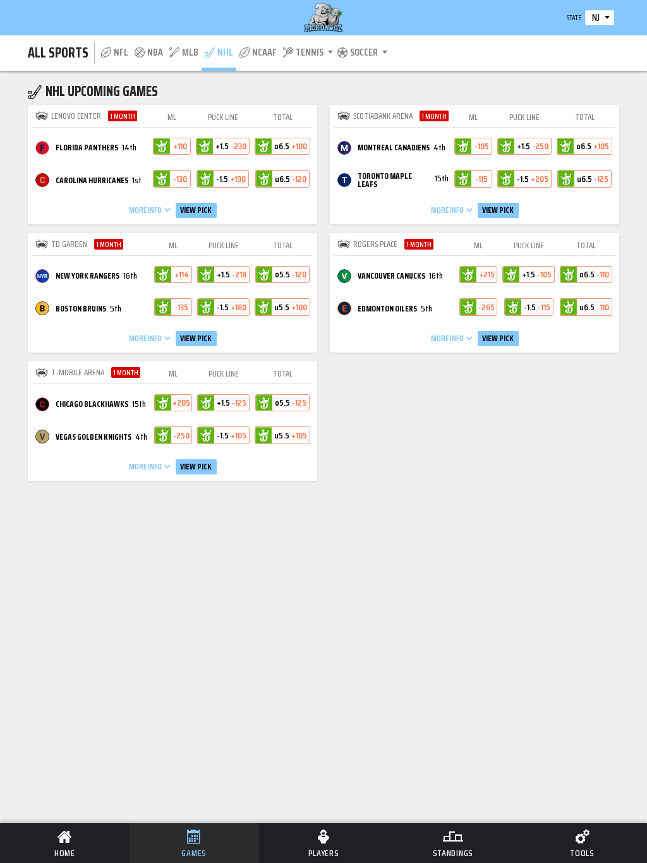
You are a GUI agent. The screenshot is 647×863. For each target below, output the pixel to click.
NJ (596, 17)
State (574, 17)
